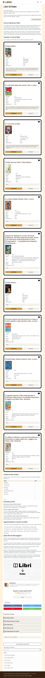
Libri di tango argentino (9, 657)
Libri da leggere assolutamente (22, 644)
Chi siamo (5, 675)
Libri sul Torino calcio (8, 667)
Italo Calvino (25, 59)
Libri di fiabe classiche (9, 617)
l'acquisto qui (19, 513)
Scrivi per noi (18, 675)
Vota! (22, 597)
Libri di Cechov (7, 660)
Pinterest (13, 608)
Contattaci (30, 675)
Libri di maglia (7, 665)
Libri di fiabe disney (8, 624)
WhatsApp (32, 608)
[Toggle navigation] (40, 2)
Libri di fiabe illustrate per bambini (11, 631)
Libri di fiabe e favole (8, 628)
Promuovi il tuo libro (11, 675)
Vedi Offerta (13, 74)
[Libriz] (7, 2)
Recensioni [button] (31, 74)
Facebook (13, 605)
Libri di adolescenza (8, 662)
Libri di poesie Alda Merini (9, 655)
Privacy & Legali (24, 675)
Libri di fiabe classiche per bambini (11, 621)
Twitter (32, 605)
